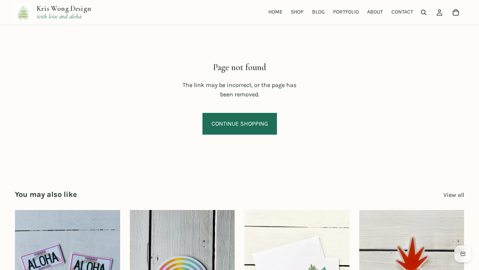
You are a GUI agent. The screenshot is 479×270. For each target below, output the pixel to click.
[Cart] (456, 12)
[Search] (423, 12)
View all (453, 194)
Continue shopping (239, 123)
